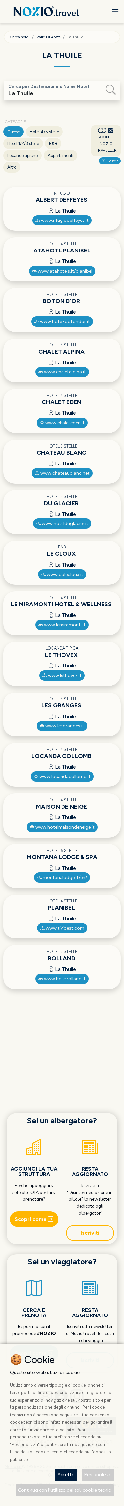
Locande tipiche (22, 155)
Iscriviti (90, 1233)
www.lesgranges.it (64, 726)
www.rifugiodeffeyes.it (64, 220)
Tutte (13, 131)
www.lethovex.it (64, 675)
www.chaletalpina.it (64, 372)
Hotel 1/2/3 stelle (23, 143)
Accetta (66, 1474)
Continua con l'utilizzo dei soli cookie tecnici (65, 1490)
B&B (53, 143)
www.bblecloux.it (64, 574)
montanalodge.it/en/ (64, 877)
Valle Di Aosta (48, 37)
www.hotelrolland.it (64, 979)
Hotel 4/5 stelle (44, 131)
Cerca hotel (19, 37)
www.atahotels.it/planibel (64, 271)
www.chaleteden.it (64, 423)
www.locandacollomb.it (64, 776)
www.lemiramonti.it (64, 625)
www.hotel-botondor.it (64, 321)
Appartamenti (60, 155)
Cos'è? (111, 161)
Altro (11, 167)
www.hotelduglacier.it (64, 523)
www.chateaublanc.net (64, 473)
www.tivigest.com (64, 928)
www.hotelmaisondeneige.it (64, 827)
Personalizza (98, 1474)
